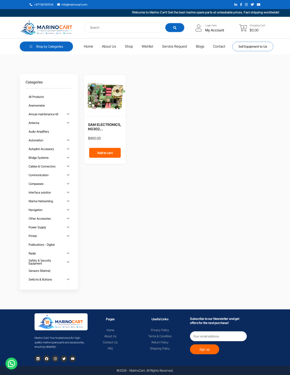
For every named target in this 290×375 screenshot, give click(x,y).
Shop (129, 46)
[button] (11, 363)
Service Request (174, 46)
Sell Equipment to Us (253, 46)
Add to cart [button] (105, 153)
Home (88, 46)
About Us (109, 46)
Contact (219, 46)
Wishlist (147, 46)
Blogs (200, 46)
